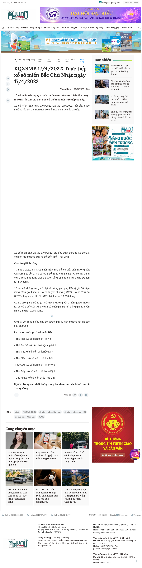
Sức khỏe (49, 60)
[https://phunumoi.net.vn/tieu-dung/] (8, 100)
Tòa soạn (137, 515)
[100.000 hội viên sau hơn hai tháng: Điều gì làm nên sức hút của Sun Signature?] (47, 477)
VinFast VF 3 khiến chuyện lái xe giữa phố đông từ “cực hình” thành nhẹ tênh (18, 495)
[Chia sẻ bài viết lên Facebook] (8, 84)
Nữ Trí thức (22, 27)
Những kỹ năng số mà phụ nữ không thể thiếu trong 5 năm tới (120, 85)
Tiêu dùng (82, 60)
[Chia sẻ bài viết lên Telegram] (8, 89)
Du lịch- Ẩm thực (70, 60)
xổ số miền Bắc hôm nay (50, 412)
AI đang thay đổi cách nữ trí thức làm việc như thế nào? (119, 100)
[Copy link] (8, 78)
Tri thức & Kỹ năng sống (91, 27)
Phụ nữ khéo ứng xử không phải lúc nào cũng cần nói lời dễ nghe (121, 115)
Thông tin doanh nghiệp (98, 515)
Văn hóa (58, 60)
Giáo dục (40, 60)
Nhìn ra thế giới (69, 27)
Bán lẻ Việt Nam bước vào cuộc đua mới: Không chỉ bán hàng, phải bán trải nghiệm (18, 458)
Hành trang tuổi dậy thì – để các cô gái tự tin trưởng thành (120, 69)
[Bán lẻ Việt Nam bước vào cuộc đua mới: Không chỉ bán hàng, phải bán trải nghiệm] (19, 440)
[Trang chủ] (2, 28)
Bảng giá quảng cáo (111, 2)
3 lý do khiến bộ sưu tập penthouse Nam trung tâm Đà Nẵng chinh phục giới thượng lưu (75, 495)
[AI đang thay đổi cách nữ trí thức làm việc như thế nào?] (102, 99)
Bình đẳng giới (113, 27)
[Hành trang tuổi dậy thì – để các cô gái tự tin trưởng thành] (102, 68)
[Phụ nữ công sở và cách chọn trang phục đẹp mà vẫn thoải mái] (75, 440)
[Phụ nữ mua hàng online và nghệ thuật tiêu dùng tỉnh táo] (47, 440)
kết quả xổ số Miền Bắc (25, 417)
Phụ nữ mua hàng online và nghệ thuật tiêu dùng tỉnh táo (47, 455)
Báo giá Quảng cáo (119, 515)
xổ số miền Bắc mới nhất (75, 412)
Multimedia (128, 27)
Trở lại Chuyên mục (16, 395)
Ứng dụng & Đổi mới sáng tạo (44, 27)
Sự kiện (10, 27)
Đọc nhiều (103, 60)
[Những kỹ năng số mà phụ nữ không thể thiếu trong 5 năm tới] (102, 84)
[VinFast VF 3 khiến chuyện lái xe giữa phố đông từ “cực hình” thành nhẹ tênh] (19, 477)
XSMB (41, 417)
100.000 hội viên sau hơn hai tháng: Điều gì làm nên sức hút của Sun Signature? (47, 495)
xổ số (17, 412)
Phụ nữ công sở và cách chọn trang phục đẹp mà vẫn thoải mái (74, 457)
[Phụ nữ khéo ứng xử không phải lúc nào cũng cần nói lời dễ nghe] (102, 114)
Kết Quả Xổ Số (29, 412)
